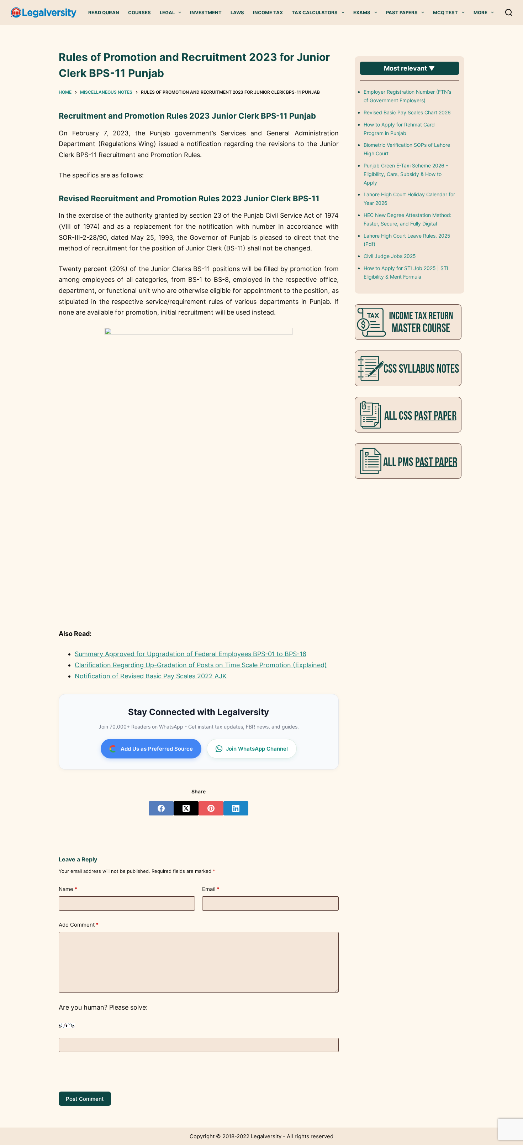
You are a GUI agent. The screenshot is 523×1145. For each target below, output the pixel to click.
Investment (206, 12)
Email (211, 889)
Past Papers (402, 12)
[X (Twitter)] (186, 808)
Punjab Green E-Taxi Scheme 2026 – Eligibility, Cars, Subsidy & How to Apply (406, 174)
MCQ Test (445, 12)
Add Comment (79, 924)
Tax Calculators (315, 12)
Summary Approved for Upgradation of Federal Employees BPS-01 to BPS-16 (190, 654)
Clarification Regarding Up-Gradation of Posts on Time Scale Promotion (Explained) (201, 665)
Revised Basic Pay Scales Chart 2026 (407, 112)
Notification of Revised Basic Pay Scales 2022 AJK (151, 676)
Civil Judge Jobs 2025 (390, 256)
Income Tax (268, 12)
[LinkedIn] (235, 808)
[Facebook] (161, 808)
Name (68, 889)
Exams (361, 12)
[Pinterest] (211, 808)
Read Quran (103, 12)
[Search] (508, 12)
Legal (167, 12)
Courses (139, 12)
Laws (237, 12)
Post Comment (85, 1098)
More (480, 12)
